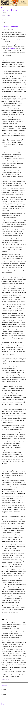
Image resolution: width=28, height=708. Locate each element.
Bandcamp (3, 694)
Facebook (3, 689)
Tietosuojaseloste (5, 697)
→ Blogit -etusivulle (5, 15)
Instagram (3, 691)
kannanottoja (11, 48)
